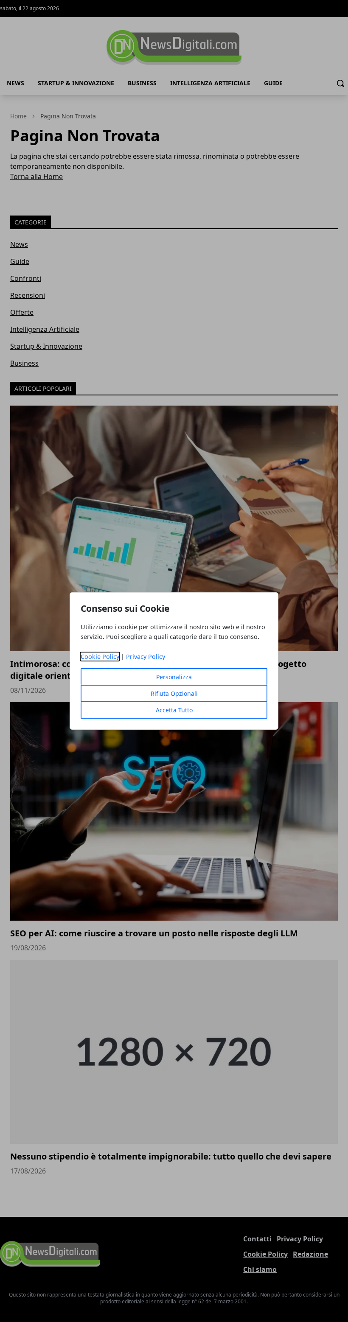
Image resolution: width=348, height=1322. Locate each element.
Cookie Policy (100, 657)
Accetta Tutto (174, 710)
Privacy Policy (145, 657)
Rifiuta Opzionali (174, 693)
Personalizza (174, 677)
